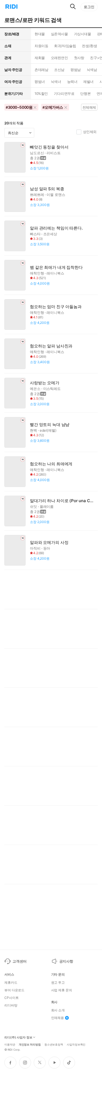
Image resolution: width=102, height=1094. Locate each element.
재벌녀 (88, 81)
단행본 (85, 93)
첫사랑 (79, 58)
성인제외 (90, 132)
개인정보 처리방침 (30, 1044)
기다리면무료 (64, 93)
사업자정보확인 (76, 1044)
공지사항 (66, 961)
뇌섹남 (92, 69)
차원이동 (41, 46)
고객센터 (19, 961)
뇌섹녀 (56, 81)
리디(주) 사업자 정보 (18, 1037)
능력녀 (72, 81)
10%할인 (41, 93)
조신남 (59, 69)
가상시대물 (82, 34)
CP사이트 (11, 998)
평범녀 (40, 81)
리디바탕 (10, 1005)
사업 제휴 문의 (61, 990)
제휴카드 (10, 983)
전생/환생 (89, 46)
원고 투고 (58, 983)
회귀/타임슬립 (65, 46)
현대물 (40, 34)
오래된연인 (59, 58)
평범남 (75, 69)
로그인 (89, 7)
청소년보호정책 (53, 1044)
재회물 (40, 58)
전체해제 (89, 107)
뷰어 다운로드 (14, 990)
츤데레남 (41, 69)
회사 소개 (58, 1010)
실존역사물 (59, 34)
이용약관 (9, 1044)
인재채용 (57, 1018)
